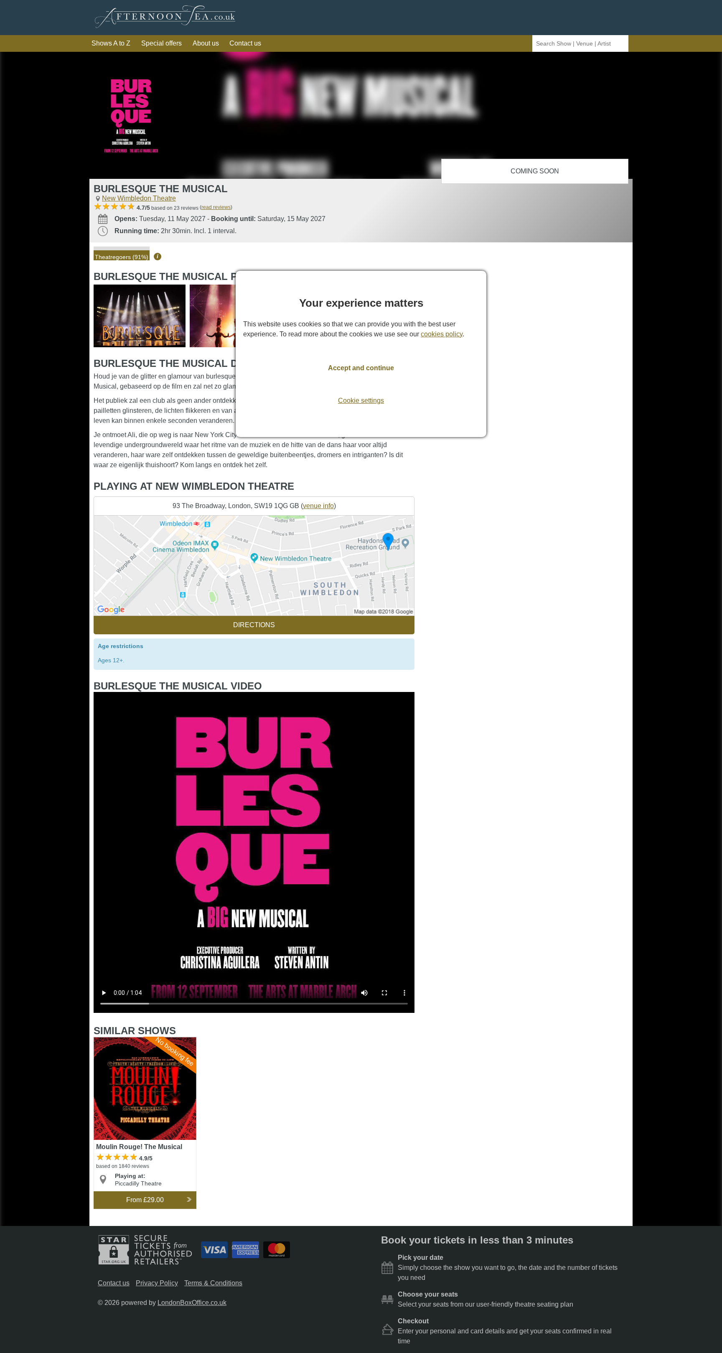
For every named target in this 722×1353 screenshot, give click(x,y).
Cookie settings (361, 400)
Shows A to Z (111, 43)
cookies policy (442, 334)
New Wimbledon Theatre (139, 198)
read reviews (216, 207)
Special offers (161, 43)
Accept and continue (361, 367)
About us (206, 43)
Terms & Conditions (213, 1283)
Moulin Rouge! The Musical (134, 1040)
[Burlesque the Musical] (140, 316)
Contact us (245, 43)
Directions (254, 624)
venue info (318, 505)
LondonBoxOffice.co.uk (192, 1302)
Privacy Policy (157, 1283)
